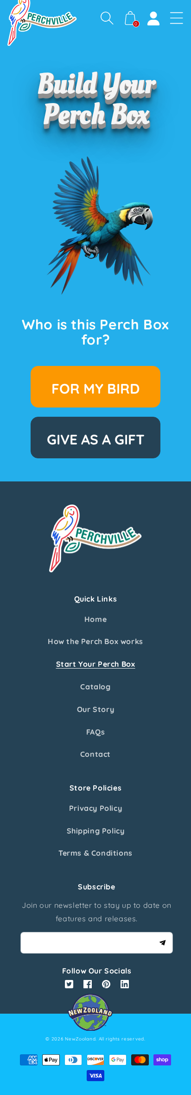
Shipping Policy (96, 830)
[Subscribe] (162, 942)
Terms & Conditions (95, 853)
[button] (107, 18)
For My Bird (95, 388)
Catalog (95, 686)
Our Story (95, 709)
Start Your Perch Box (95, 664)
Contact (95, 754)
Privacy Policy (95, 808)
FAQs (95, 731)
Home (95, 619)
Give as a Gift (96, 439)
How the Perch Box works (95, 641)
